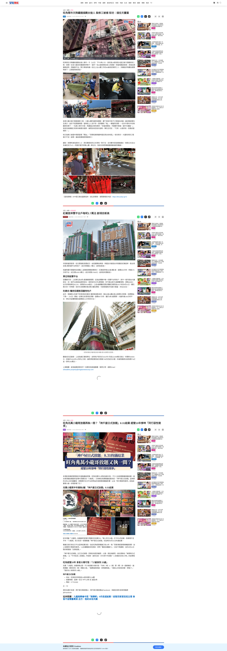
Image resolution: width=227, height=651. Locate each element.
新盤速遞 (73, 210)
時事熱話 (154, 46)
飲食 (72, 420)
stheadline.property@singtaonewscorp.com (78, 369)
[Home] (14, 3)
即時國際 (154, 101)
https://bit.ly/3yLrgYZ (119, 197)
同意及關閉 (158, 647)
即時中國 (154, 64)
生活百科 (154, 83)
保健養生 (154, 110)
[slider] (97, 58)
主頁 (64, 10)
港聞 (68, 10)
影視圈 (153, 28)
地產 (68, 210)
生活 (68, 420)
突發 (72, 10)
